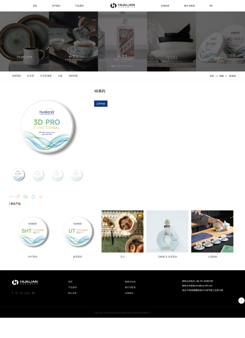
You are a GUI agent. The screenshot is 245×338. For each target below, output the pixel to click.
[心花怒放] (212, 251)
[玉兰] (123, 251)
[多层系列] (78, 251)
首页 (212, 75)
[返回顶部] (241, 300)
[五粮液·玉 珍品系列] (167, 251)
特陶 (221, 75)
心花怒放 (212, 256)
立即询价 (100, 103)
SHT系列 (32, 256)
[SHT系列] (33, 251)
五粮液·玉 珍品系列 (167, 256)
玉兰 (122, 256)
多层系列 (77, 256)
